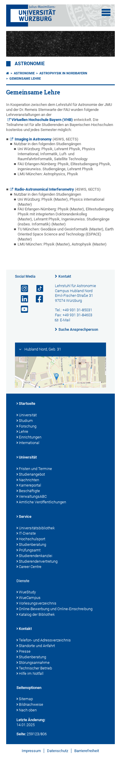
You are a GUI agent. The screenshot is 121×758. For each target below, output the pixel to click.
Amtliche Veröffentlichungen (42, 502)
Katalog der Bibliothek (37, 614)
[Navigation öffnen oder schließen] (106, 12)
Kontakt (64, 276)
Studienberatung (32, 544)
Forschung (27, 426)
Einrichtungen (30, 437)
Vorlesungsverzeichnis (37, 603)
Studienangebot (32, 474)
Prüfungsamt (30, 550)
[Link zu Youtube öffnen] (22, 309)
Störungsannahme (34, 662)
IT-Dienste (27, 533)
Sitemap (26, 699)
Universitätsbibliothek (37, 528)
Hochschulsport (32, 539)
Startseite (27, 403)
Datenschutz (57, 751)
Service (25, 516)
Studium (26, 420)
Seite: (21, 734)
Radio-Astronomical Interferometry (44, 189)
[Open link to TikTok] (37, 289)
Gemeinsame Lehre (25, 79)
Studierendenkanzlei (35, 556)
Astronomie (30, 63)
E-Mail (65, 320)
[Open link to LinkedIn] (22, 299)
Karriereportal (30, 485)
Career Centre (30, 566)
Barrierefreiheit (86, 751)
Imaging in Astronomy (33, 139)
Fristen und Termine (35, 468)
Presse (25, 651)
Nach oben (28, 710)
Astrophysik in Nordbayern (63, 73)
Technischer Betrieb (35, 668)
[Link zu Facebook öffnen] (37, 299)
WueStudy (27, 592)
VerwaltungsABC (33, 496)
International (29, 443)
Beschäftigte (29, 491)
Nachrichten (29, 480)
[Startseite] (7, 73)
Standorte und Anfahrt (37, 646)
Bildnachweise (31, 704)
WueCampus (30, 597)
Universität (28, 415)
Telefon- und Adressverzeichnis (45, 640)
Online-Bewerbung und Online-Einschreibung (56, 609)
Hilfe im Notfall (31, 673)
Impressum (31, 751)
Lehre (23, 431)
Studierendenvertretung (38, 561)
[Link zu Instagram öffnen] (22, 289)
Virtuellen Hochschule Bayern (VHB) (42, 119)
